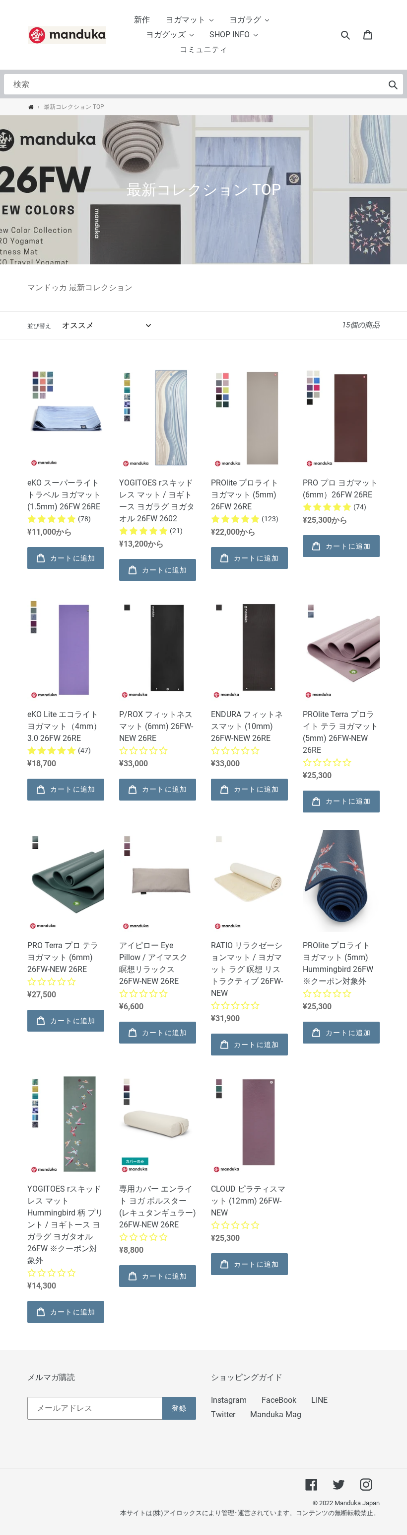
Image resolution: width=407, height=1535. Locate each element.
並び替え (39, 326)
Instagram (229, 1400)
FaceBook (279, 1400)
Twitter (223, 1414)
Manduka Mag (275, 1414)
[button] (189, 19)
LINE (319, 1400)
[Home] (31, 107)
